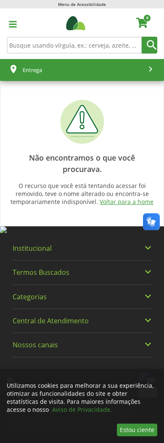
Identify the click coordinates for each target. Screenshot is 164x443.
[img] (82, 230)
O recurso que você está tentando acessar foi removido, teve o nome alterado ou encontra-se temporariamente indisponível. (82, 194)
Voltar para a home (126, 202)
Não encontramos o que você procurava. (82, 163)
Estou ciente (137, 430)
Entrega (32, 70)
